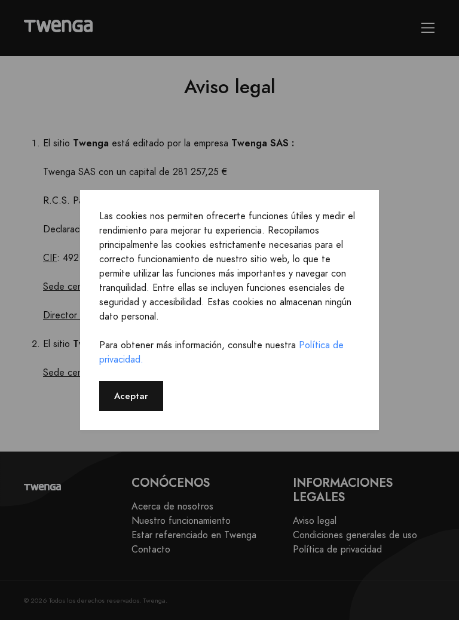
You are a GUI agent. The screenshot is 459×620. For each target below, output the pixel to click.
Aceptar (131, 395)
